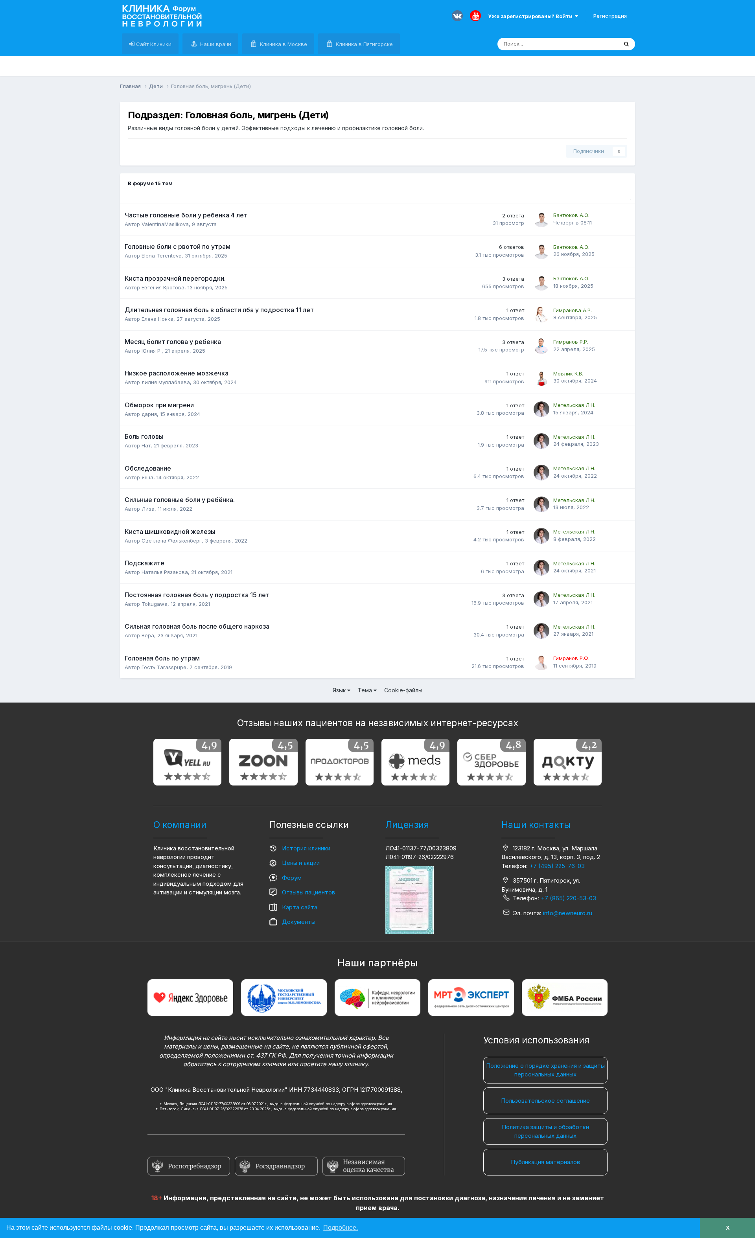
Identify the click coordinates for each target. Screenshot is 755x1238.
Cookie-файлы (403, 690)
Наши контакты (536, 824)
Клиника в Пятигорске (363, 44)
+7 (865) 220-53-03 (568, 898)
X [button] (727, 1228)
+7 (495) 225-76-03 (557, 866)
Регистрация (610, 16)
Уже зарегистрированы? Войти (531, 16)
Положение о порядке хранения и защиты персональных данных (545, 1070)
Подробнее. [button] (340, 1227)
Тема (366, 690)
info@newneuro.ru (567, 913)
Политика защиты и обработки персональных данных (545, 1131)
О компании (179, 824)
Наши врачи (215, 44)
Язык (340, 690)
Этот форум (593, 44)
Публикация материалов (545, 1162)
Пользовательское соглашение (545, 1100)
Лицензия (407, 824)
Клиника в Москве (282, 44)
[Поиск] (626, 44)
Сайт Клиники (152, 44)
